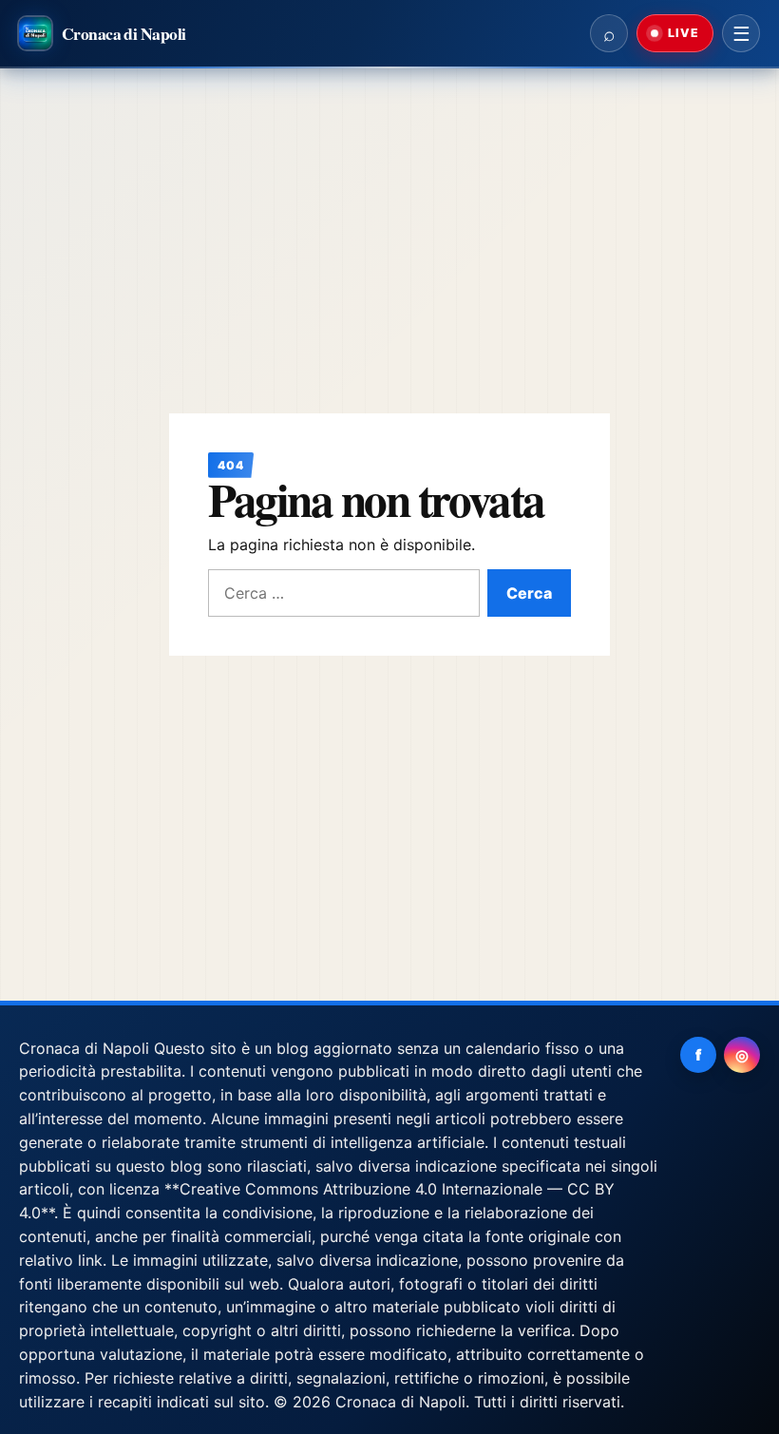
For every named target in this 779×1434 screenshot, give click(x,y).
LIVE (681, 33)
